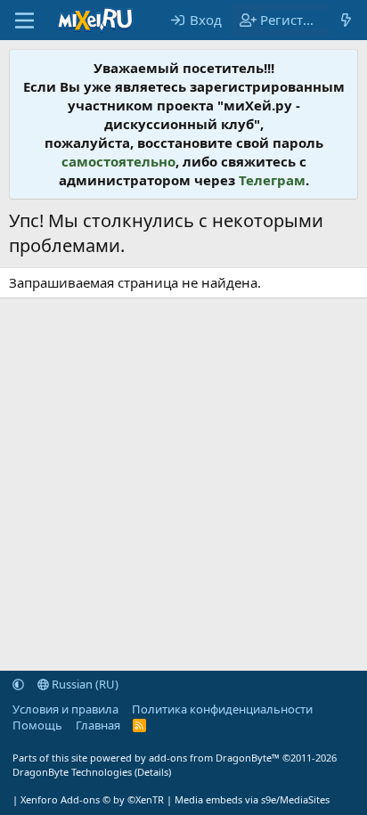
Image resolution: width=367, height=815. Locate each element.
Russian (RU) (83, 684)
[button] (18, 684)
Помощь (37, 725)
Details (152, 771)
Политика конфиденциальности (222, 709)
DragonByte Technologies (72, 771)
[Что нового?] (346, 20)
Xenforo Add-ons (92, 799)
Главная (98, 725)
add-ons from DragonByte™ (214, 757)
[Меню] (24, 20)
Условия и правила (65, 709)
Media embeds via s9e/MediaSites (252, 799)
